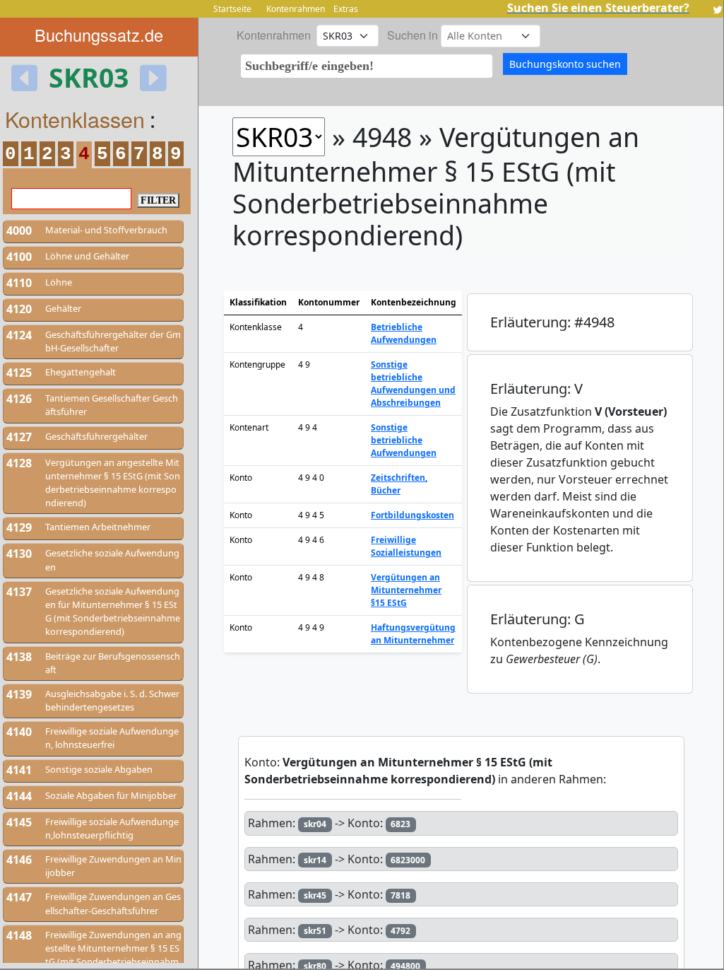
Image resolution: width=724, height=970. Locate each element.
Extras (345, 9)
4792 (400, 931)
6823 (400, 824)
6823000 (408, 860)
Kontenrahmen (295, 9)
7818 (400, 895)
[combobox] (366, 66)
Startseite (232, 9)
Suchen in (412, 35)
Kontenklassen (75, 118)
